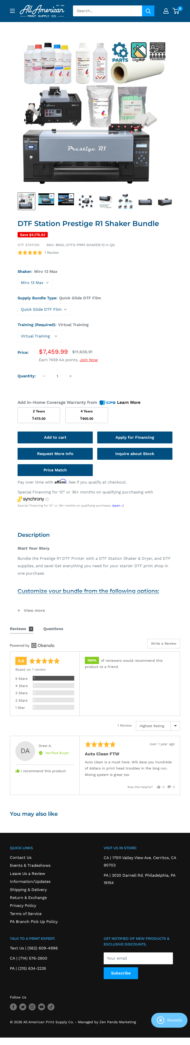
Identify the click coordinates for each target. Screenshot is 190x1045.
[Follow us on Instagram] (32, 1007)
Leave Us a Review (27, 873)
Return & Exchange (28, 897)
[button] (38, 252)
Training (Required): (53, 324)
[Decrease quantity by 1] (44, 376)
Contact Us (20, 857)
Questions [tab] (53, 628)
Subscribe (121, 973)
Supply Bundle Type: (59, 298)
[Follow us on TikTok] (51, 1007)
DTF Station (28, 245)
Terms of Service (26, 913)
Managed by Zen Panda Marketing (107, 1022)
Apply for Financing (135, 437)
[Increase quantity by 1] (70, 376)
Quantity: (27, 376)
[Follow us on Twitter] (22, 1007)
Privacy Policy (23, 905)
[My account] (166, 11)
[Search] (148, 10)
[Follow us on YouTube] (41, 1007)
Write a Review (163, 643)
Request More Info (55, 453)
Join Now (89, 359)
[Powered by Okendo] (32, 645)
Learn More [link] (129, 402)
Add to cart (55, 437)
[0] (176, 11)
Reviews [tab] (21, 628)
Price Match (55, 470)
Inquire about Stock (134, 453)
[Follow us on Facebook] (13, 1007)
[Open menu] (12, 11)
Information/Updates (30, 881)
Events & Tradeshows (30, 865)
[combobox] (107, 10)
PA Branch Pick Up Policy (34, 921)
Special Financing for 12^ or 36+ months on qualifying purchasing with (85, 492)
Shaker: (37, 271)
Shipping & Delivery (28, 889)
